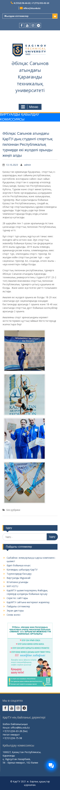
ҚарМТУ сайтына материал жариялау (28, 602)
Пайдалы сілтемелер (18, 606)
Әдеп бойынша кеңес (19, 565)
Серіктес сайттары (17, 598)
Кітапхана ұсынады (17, 582)
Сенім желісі (13, 614)
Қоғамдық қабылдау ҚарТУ (22, 569)
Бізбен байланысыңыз (15, 724)
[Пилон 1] (24, 350)
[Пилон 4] (24, 482)
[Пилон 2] (24, 394)
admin (27, 164)
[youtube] (27, 25)
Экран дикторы (15, 610)
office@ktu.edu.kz (32, 8)
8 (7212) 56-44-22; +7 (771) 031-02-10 (31, 3)
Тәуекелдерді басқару (19, 573)
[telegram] (38, 25)
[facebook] (21, 25)
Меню (33, 107)
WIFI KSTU (12, 586)
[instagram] (32, 25)
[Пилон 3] (24, 438)
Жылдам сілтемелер (16, 16)
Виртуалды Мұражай (18, 577)
